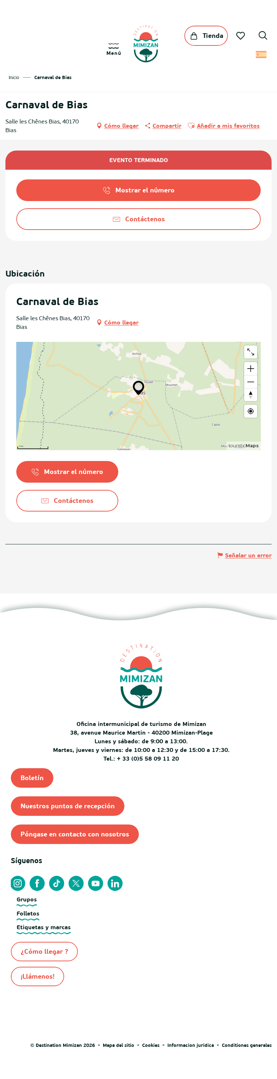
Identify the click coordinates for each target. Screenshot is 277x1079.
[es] (261, 54)
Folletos (28, 913)
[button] (263, 36)
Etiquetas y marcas (44, 927)
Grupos (27, 899)
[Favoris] (241, 35)
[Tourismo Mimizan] (146, 44)
